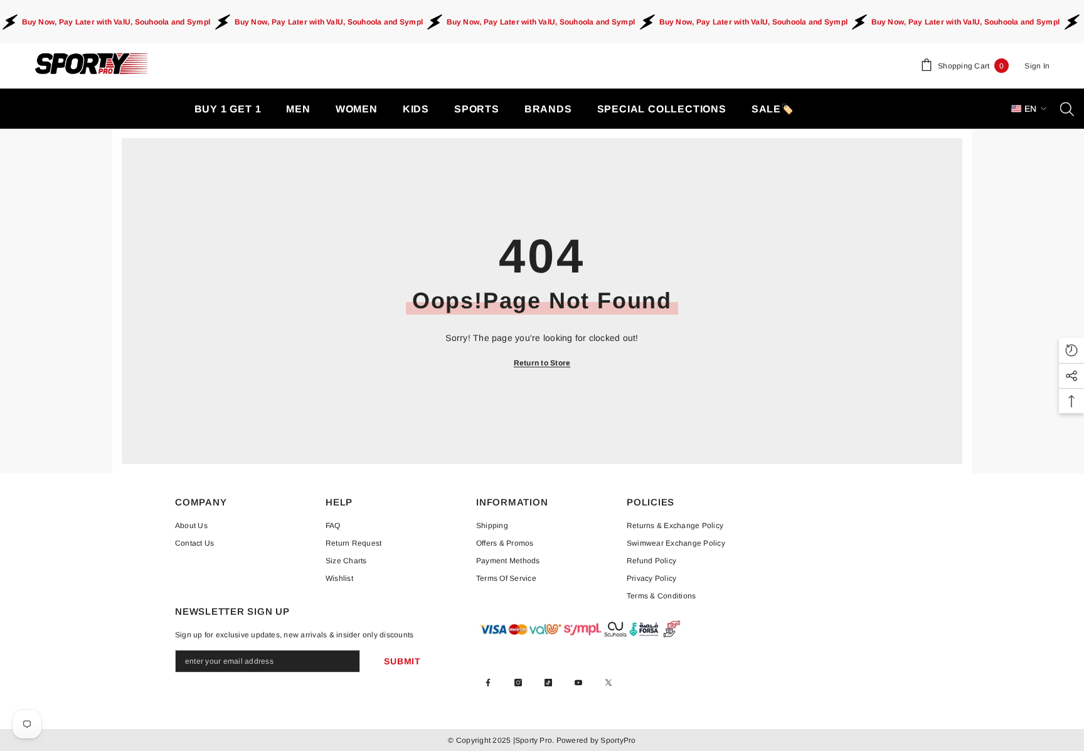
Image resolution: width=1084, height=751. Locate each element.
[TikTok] (548, 682)
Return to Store (542, 363)
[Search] (1067, 108)
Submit (402, 661)
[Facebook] (488, 682)
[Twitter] (608, 682)
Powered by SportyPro (594, 740)
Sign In (1036, 66)
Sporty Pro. (535, 740)
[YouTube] (578, 682)
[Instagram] (518, 682)
